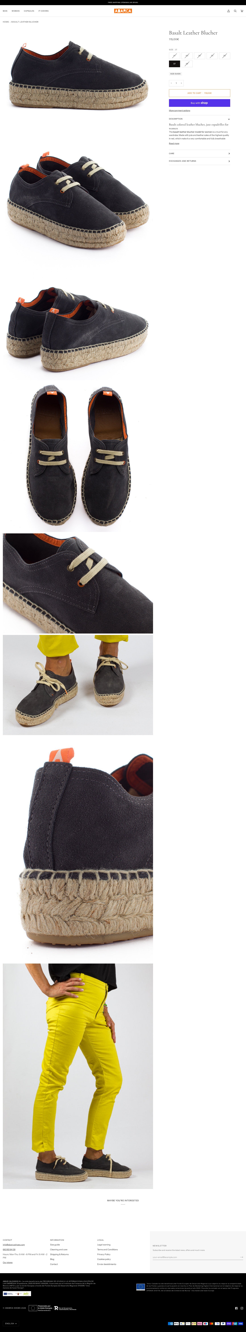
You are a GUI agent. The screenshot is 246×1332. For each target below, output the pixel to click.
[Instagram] (242, 1308)
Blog (52, 1259)
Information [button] (57, 1240)
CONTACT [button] (7, 1240)
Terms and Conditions (107, 1249)
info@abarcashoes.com (14, 1244)
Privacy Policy (103, 1254)
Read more (174, 143)
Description (176, 119)
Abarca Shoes (13, 1308)
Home (6, 22)
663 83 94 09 (9, 1249)
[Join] (239, 1257)
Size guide (175, 74)
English (10, 1323)
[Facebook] (236, 1308)
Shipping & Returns (59, 1254)
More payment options (179, 110)
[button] (6, 11)
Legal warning (103, 1244)
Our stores (8, 1262)
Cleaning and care (58, 1249)
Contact (54, 1264)
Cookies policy (104, 1259)
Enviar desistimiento (106, 1264)
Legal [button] (100, 1240)
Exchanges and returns (182, 161)
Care (171, 153)
